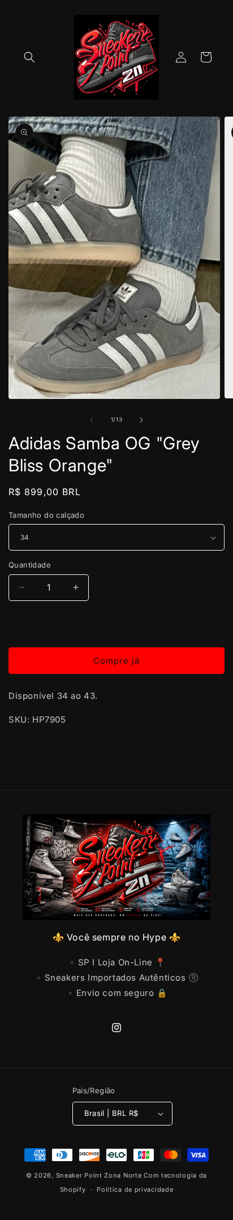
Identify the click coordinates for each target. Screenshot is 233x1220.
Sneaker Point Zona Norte (99, 1175)
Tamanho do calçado (46, 514)
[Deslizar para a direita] (141, 419)
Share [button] (31, 753)
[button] (29, 57)
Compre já (116, 660)
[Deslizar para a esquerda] (91, 419)
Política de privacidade (135, 1189)
